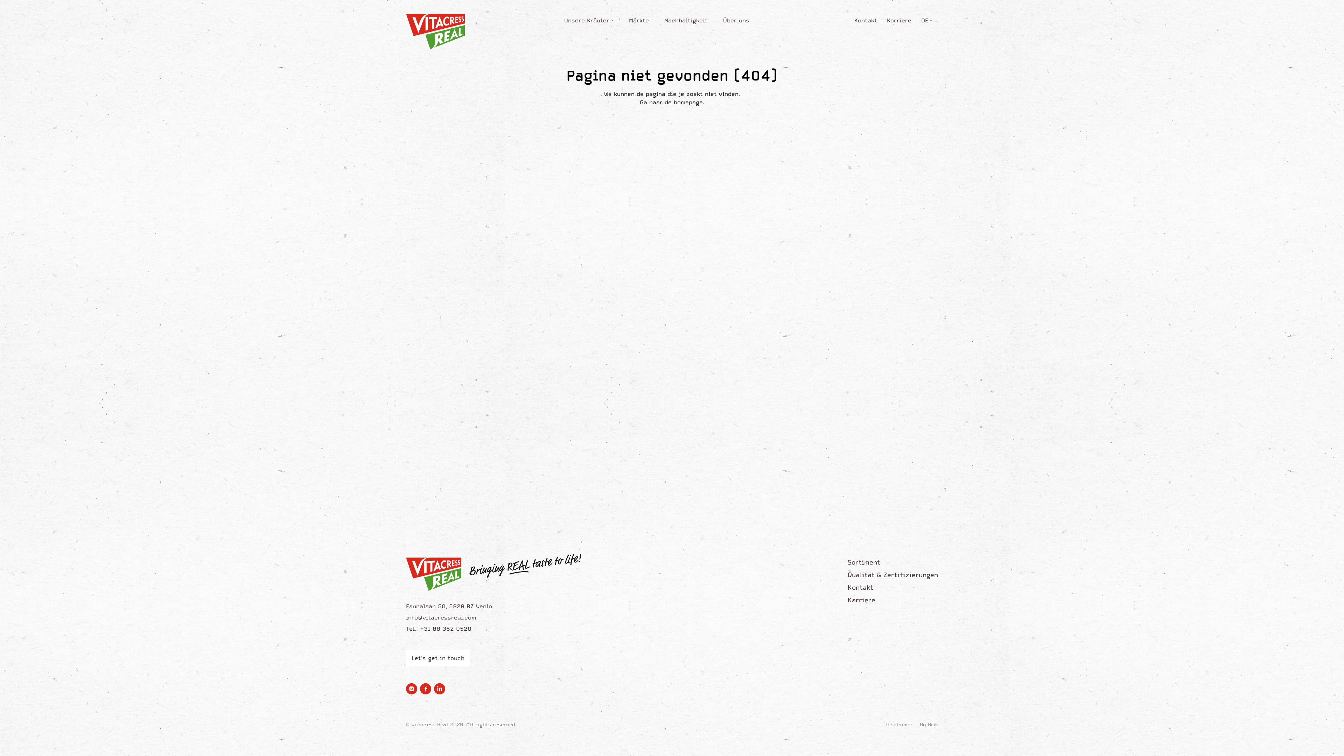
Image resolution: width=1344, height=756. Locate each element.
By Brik (929, 724)
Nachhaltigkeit (686, 20)
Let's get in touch (438, 658)
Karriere (899, 20)
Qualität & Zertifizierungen (893, 574)
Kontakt (865, 20)
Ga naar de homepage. (672, 102)
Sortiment (864, 562)
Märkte (639, 20)
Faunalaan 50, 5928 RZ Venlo (449, 606)
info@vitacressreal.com (441, 617)
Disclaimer (899, 724)
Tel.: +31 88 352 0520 (438, 628)
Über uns (736, 20)
